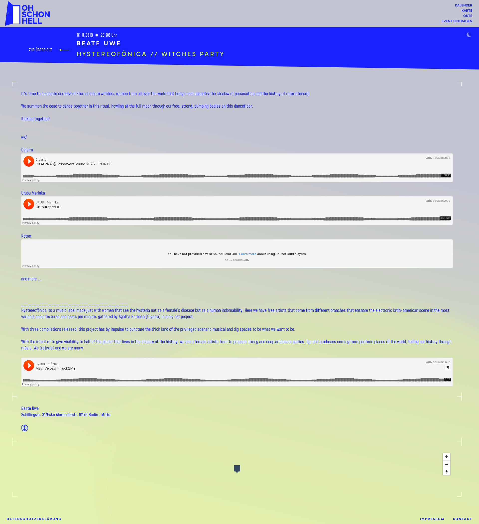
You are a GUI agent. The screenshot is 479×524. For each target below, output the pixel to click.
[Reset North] (446, 471)
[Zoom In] (446, 456)
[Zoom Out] (446, 464)
